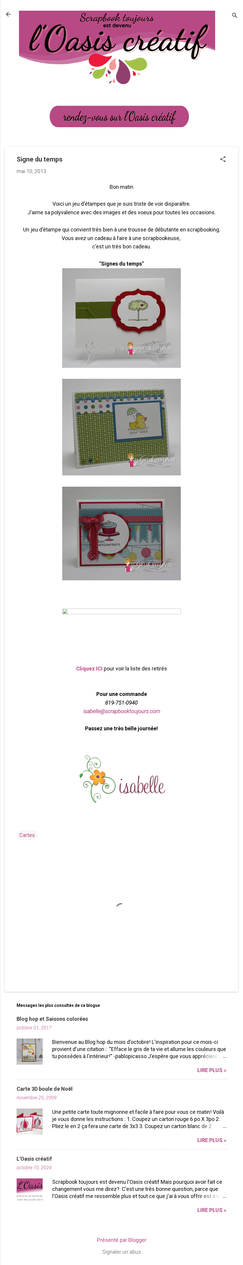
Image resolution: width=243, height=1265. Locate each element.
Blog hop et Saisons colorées (52, 1019)
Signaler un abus (121, 1252)
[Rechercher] (234, 16)
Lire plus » (211, 1070)
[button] (222, 160)
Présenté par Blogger (121, 1240)
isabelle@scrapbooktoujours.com (121, 711)
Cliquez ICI (89, 668)
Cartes (27, 835)
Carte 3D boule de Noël (45, 1089)
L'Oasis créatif (34, 1159)
